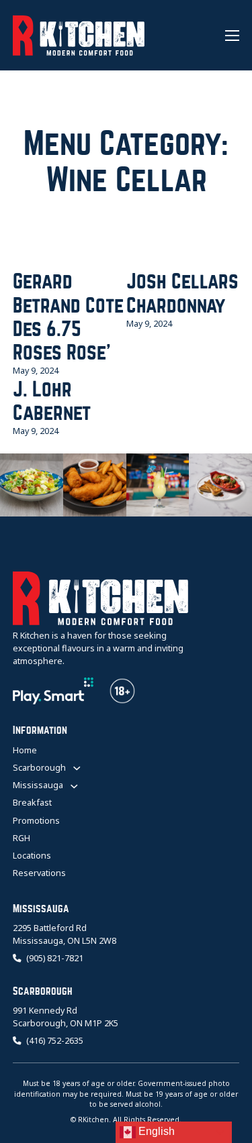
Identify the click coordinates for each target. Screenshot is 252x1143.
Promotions (36, 820)
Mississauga (38, 785)
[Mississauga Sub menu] (74, 786)
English (155, 1131)
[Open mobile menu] (232, 35)
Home (25, 750)
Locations (32, 855)
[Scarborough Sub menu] (77, 768)
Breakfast (32, 802)
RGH (21, 838)
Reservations (39, 873)
